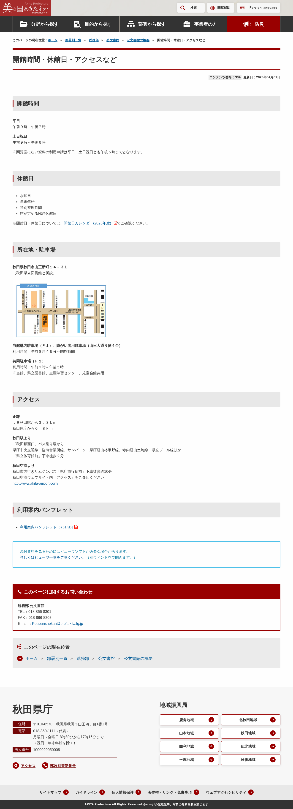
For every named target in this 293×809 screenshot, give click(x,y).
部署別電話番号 (63, 766)
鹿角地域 (186, 720)
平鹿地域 (186, 760)
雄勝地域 (248, 760)
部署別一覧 (73, 40)
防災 (259, 24)
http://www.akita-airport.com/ (35, 483)
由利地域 (186, 746)
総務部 (94, 40)
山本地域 (186, 733)
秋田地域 (248, 733)
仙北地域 (248, 746)
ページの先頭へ (280, 799)
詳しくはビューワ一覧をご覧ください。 (53, 557)
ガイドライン (87, 792)
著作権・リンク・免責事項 (170, 792)
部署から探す (152, 24)
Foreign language (263, 7)
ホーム (52, 40)
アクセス (28, 766)
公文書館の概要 (138, 40)
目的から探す (98, 24)
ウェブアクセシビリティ (226, 792)
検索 (193, 7)
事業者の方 (205, 24)
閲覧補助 (223, 7)
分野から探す (45, 24)
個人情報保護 (123, 792)
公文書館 (112, 40)
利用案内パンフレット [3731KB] (46, 527)
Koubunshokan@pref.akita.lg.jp (57, 624)
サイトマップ (50, 792)
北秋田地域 (248, 720)
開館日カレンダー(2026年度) (88, 223)
